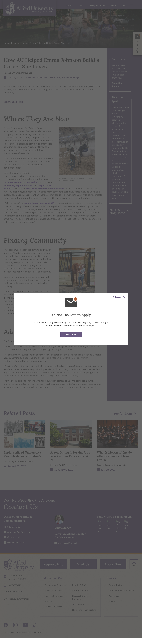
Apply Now (71, 334)
